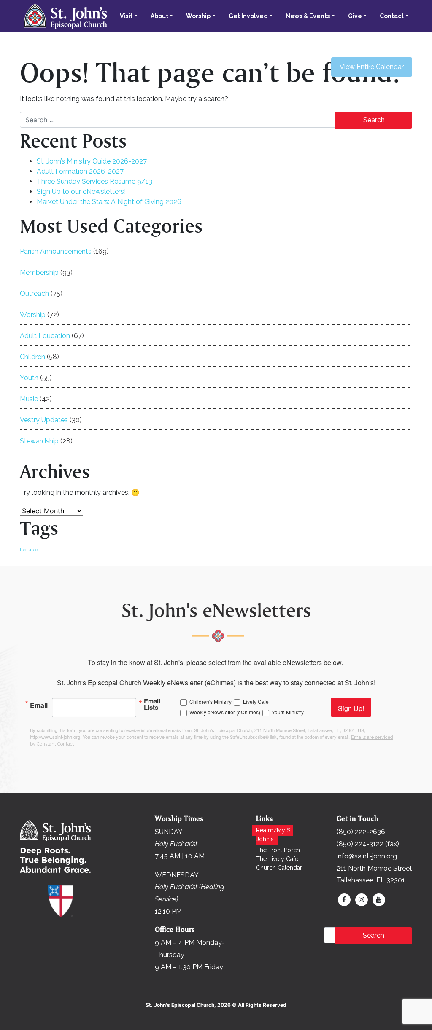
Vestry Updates (44, 420)
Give (355, 16)
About (159, 16)
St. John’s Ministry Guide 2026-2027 (92, 161)
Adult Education (45, 336)
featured (29, 549)
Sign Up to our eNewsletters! (81, 192)
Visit (126, 16)
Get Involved (248, 16)
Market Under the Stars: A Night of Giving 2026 (109, 202)
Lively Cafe (256, 701)
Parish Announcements (56, 251)
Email (39, 704)
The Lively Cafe (277, 859)
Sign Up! (351, 708)
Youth (29, 378)
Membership (39, 272)
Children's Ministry (210, 701)
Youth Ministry (288, 712)
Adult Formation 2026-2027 (80, 171)
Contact (392, 16)
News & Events (308, 16)
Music (29, 399)
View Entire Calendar (372, 67)
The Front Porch (278, 850)
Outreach (34, 294)
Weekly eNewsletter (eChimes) (224, 712)
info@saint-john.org (367, 856)
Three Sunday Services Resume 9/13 (94, 181)
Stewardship (39, 441)
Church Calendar (279, 867)
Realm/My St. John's (274, 834)
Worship (198, 16)
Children (32, 357)
